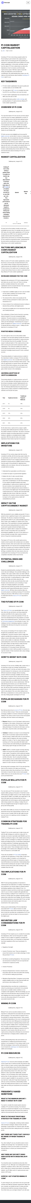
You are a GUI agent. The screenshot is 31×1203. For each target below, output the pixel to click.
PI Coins (24, 773)
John (3, 50)
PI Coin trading (17, 854)
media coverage (20, 99)
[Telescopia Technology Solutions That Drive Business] (5, 2)
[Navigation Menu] (28, 2)
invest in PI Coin (19, 710)
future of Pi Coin (17, 595)
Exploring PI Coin (5, 1061)
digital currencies (5, 136)
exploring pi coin (15, 1047)
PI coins (15, 90)
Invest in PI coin (5, 1123)
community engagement (8, 621)
